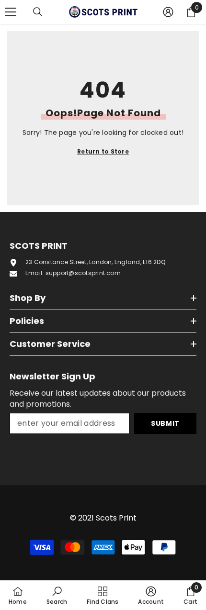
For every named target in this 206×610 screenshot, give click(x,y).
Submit (165, 423)
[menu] (10, 12)
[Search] (38, 12)
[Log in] (168, 12)
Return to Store (103, 151)
